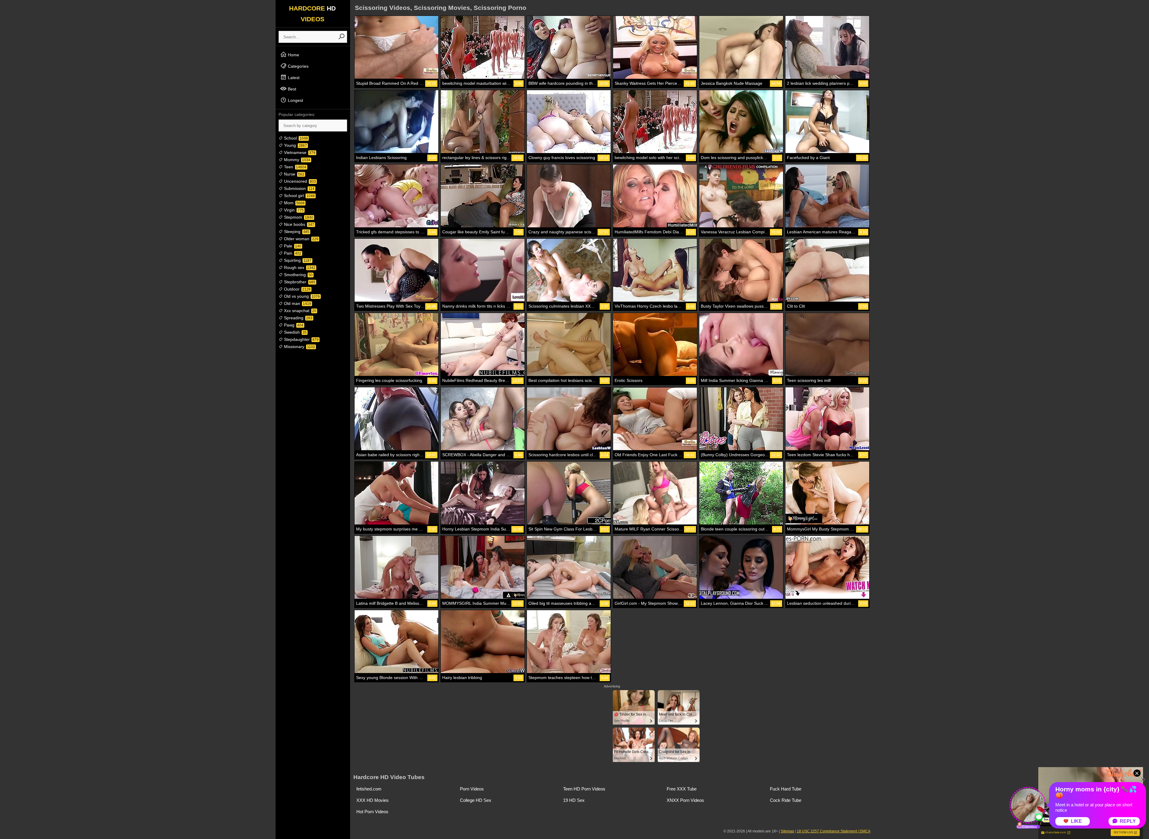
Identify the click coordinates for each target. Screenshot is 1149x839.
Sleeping (296, 231)
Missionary (299, 346)
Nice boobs (298, 224)
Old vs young (301, 296)
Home (293, 54)
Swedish (295, 332)
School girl (299, 195)
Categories (297, 66)
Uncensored (299, 181)
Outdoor (297, 289)
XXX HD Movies (372, 800)
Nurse (293, 174)
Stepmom (298, 217)
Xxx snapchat (299, 310)
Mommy (296, 159)
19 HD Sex (574, 800)
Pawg (293, 325)
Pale (292, 246)
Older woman (300, 238)
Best (291, 89)
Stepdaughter (301, 339)
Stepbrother (299, 281)
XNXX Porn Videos (685, 800)
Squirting (297, 260)
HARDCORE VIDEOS (312, 13)
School (295, 138)
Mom (294, 202)
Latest (293, 77)
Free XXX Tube (682, 788)
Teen (294, 166)
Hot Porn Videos (372, 811)
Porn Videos (472, 788)
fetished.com (369, 788)
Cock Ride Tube (785, 800)
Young (295, 145)
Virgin (293, 210)
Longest (295, 100)
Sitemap (787, 831)
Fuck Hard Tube (785, 788)
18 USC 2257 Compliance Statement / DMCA (833, 831)
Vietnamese (299, 152)
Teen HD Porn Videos (584, 788)
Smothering (298, 274)
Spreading (297, 317)
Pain (292, 253)
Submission (298, 188)
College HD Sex (475, 800)
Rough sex (299, 267)
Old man (297, 303)
